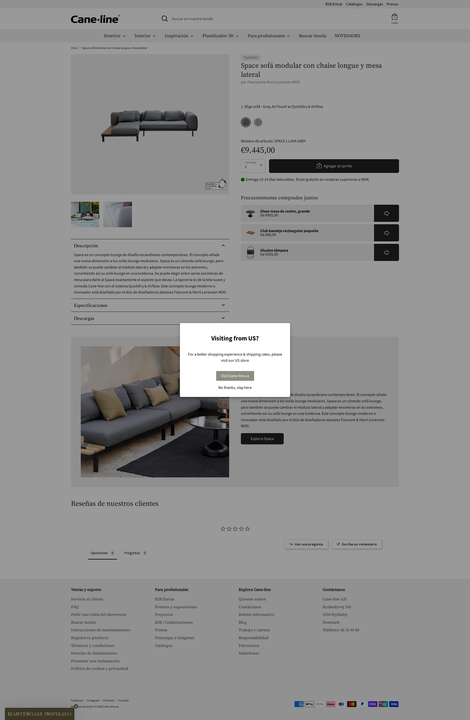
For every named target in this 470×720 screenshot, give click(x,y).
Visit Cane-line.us (235, 376)
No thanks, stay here (235, 388)
